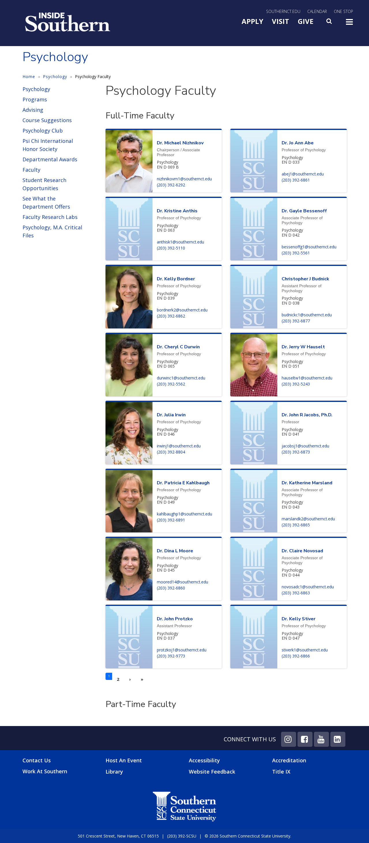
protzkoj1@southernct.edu (181, 650)
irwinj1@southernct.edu (179, 446)
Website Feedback (212, 771)
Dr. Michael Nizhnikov (180, 143)
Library (114, 771)
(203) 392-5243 (296, 384)
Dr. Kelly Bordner (176, 279)
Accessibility (204, 760)
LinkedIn (337, 739)
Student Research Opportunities (44, 184)
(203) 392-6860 (171, 588)
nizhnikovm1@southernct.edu (184, 179)
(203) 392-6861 (296, 180)
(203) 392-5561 (296, 253)
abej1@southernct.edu (303, 174)
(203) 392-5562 (171, 384)
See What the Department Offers (46, 202)
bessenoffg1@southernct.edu (309, 247)
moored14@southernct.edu (182, 582)
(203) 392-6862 (171, 316)
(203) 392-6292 (171, 185)
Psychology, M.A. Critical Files (52, 231)
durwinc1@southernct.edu (181, 378)
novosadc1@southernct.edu (308, 586)
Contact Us (36, 760)
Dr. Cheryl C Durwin (178, 347)
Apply (252, 21)
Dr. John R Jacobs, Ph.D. (307, 415)
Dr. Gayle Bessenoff (304, 211)
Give (305, 21)
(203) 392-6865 (296, 525)
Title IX (281, 771)
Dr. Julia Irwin (171, 415)
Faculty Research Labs (50, 216)
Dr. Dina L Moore (175, 551)
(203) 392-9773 (171, 656)
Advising (32, 109)
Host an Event (124, 760)
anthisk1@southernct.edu (180, 242)
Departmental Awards (49, 159)
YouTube (321, 739)
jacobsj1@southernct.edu (305, 446)
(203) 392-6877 (296, 321)
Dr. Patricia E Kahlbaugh (183, 483)
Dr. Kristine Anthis (177, 211)
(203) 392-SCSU (181, 836)
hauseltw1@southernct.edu (307, 378)
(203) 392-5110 (171, 248)
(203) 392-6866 (296, 656)
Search (329, 23)
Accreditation (289, 760)
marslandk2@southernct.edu (308, 518)
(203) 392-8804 (171, 452)
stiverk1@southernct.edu (305, 650)
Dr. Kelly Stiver (298, 619)
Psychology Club (42, 130)
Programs (34, 99)
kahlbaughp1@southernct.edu (184, 514)
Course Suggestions (47, 120)
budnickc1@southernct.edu (307, 314)
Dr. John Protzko (175, 619)
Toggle (349, 23)
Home (28, 76)
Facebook (305, 739)
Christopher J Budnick (305, 279)
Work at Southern (44, 771)
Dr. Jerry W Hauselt (303, 347)
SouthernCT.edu (283, 11)
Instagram (288, 739)
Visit (280, 21)
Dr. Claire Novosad (302, 551)
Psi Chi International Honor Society (47, 144)
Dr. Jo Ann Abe (298, 143)
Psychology (55, 76)
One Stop (343, 11)
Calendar (317, 11)
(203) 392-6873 (296, 452)
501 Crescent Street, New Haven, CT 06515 (118, 836)
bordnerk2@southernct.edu (182, 310)
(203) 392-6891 (171, 520)
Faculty (31, 169)
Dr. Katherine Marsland (307, 483)
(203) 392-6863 (296, 593)
